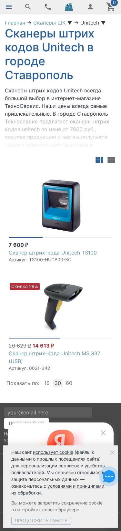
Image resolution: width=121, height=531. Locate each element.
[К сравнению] (96, 176)
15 (47, 383)
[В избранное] (106, 176)
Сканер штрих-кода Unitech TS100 (53, 252)
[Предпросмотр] (60, 205)
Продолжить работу (41, 520)
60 (69, 383)
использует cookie (53, 452)
